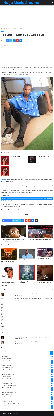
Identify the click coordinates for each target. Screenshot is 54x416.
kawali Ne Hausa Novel (7, 405)
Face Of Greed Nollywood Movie (43, 259)
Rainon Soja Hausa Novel (7, 401)
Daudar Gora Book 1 (6, 372)
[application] (27, 198)
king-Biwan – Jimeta (15, 156)
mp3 (27, 214)
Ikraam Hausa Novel (6, 358)
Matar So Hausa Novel (7, 394)
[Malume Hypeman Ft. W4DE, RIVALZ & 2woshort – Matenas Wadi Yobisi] (9, 273)
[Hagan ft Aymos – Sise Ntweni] (45, 273)
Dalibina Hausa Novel (7, 369)
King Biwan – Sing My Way (16, 167)
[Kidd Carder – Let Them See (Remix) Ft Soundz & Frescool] (9, 254)
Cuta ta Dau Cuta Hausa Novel (9, 385)
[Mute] (47, 198)
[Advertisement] (27, 17)
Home (3, 28)
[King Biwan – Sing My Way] (5, 171)
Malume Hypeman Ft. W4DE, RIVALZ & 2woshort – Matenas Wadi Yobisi (8, 284)
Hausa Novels (5, 356)
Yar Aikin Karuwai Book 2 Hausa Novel (10, 403)
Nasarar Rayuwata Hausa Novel (9, 363)
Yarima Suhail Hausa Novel (8, 365)
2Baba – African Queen (25, 260)
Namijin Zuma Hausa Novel (8, 374)
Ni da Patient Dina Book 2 (7, 387)
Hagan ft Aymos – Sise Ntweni (44, 282)
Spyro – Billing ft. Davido (43, 156)
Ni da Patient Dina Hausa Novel (9, 392)
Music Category (20, 185)
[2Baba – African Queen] (27, 253)
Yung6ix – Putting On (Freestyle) (24, 281)
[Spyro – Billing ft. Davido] (32, 159)
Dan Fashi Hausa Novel (7, 396)
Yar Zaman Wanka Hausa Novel (9, 378)
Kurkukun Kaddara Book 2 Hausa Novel (11, 399)
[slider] (50, 198)
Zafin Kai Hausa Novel (7, 360)
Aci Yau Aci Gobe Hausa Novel (9, 408)
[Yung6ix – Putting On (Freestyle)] (27, 272)
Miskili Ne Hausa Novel (7, 383)
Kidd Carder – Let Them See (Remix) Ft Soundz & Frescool (8, 262)
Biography (4, 351)
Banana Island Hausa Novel (8, 390)
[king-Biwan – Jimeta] (5, 160)
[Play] (3, 198)
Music (7, 28)
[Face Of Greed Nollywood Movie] (45, 252)
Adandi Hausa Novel (6, 376)
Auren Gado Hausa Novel (7, 381)
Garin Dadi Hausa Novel (7, 367)
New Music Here (16, 210)
